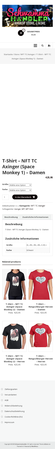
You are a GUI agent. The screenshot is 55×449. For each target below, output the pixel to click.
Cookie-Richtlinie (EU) (13, 416)
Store (16, 54)
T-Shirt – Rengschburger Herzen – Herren (41, 358)
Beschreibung (11, 217)
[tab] (11, 217)
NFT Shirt (29, 209)
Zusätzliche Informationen (35, 217)
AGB (6, 400)
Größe (5, 184)
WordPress (34, 446)
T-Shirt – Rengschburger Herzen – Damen (41, 307)
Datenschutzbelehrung (14, 411)
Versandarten (11, 394)
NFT (23, 209)
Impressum (9, 422)
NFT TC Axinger (28, 54)
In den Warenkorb (23, 197)
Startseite (8, 54)
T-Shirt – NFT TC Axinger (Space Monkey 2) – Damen (14, 307)
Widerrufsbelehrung (13, 405)
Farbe (5, 189)
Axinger (17, 209)
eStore (46, 444)
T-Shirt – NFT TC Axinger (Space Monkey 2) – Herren (14, 358)
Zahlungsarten (11, 389)
